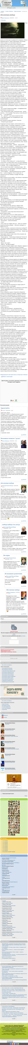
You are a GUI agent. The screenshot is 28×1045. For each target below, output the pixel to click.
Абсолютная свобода (13, 590)
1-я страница (5, 840)
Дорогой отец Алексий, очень (8, 910)
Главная (2, 11)
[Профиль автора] (24, 447)
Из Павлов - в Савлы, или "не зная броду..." (11, 862)
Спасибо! (4, 900)
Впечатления (4, 924)
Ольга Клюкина (5, 440)
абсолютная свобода (7, 483)
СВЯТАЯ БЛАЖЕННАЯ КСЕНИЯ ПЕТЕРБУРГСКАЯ (12, 932)
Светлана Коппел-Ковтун (7, 485)
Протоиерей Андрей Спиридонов (8, 676)
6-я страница (5, 847)
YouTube (5, 717)
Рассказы (4, 20)
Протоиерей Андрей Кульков (8, 672)
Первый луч (4, 874)
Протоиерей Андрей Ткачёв (7, 677)
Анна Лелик (4, 709)
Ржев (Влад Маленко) (6, 992)
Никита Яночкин (5, 704)
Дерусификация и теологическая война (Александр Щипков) (14, 979)
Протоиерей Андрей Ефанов (8, 673)
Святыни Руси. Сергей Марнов (8, 1006)
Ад (2, 879)
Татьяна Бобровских (6, 706)
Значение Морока (5, 912)
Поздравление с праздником (8, 934)
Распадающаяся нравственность (9, 958)
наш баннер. (23, 635)
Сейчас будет (5, 920)
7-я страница (5, 848)
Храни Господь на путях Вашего (8, 915)
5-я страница (5, 846)
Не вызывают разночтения (13, 574)
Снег (3, 889)
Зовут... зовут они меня (6, 872)
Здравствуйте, (5, 408)
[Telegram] (14, 1044)
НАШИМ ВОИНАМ (5, 891)
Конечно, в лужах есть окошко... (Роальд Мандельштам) (13, 989)
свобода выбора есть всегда (11, 525)
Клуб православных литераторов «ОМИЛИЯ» (15, 1028)
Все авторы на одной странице (9, 851)
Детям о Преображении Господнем (9, 857)
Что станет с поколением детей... (8, 860)
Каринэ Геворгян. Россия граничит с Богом (10, 1011)
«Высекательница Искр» (10, 762)
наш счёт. (14, 634)
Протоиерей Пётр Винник (7, 668)
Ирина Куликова (17, 11)
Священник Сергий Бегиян (7, 680)
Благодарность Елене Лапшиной (8, 905)
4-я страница (5, 844)
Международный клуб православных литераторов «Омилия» (14, 374)
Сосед (3, 877)
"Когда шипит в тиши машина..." (8, 886)
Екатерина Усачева (6, 705)
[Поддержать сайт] (14, 401)
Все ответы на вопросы (7, 700)
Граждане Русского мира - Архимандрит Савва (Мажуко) (13, 1007)
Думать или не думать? (7, 956)
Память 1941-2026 (5, 884)
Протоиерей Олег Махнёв (7, 669)
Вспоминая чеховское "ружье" (11, 438)
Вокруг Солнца (5, 867)
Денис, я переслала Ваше (7, 903)
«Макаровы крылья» (9, 742)
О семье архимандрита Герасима (9, 927)
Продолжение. (5, 922)
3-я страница (5, 843)
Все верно (7, 555)
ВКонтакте (6, 715)
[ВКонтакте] (10, 1044)
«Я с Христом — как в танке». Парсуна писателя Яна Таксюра (14, 1014)
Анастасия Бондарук (6, 708)
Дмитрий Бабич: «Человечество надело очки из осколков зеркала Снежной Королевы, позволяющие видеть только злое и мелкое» (14, 944)
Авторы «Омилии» (9, 11)
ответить (24, 434)
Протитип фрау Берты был (7, 917)
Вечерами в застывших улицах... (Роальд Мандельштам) (13, 990)
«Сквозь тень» (8, 755)
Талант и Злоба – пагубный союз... (9, 993)
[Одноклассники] (12, 1044)
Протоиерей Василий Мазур (10, 527)
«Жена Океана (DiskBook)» (10, 769)
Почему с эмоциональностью (8, 929)
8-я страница (5, 850)
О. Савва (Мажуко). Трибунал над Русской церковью (12, 1012)
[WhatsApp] (18, 1044)
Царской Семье (5, 869)
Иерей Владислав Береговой (8, 681)
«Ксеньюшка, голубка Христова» (11, 736)
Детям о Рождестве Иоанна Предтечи (9, 881)
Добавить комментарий (7, 376)
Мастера (4, 865)
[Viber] (16, 1044)
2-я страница (5, 842)
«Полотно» (7, 724)
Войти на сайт (14, 658)
